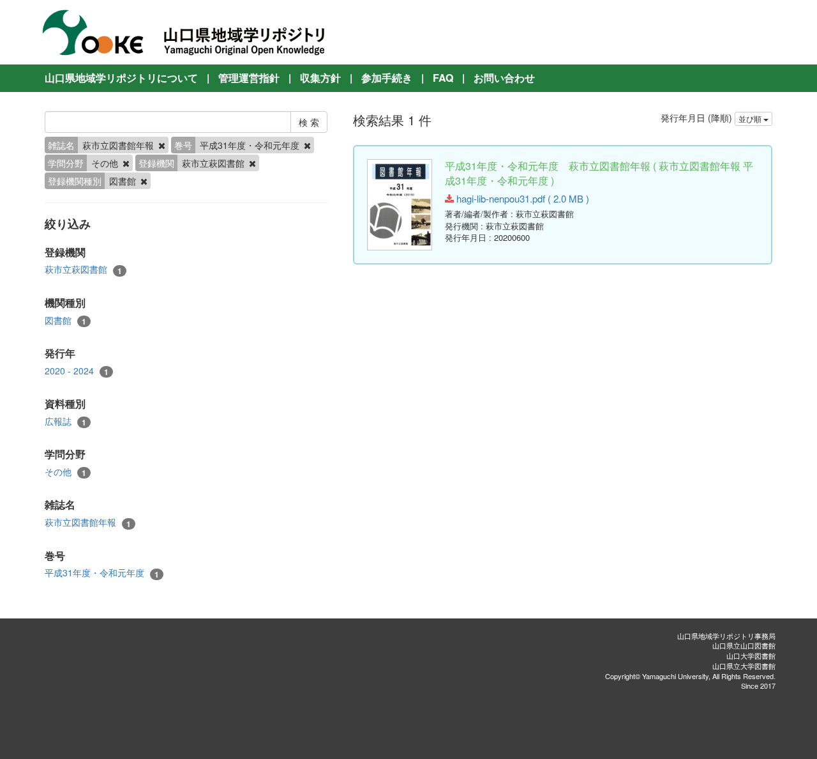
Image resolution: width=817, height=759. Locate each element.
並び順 (750, 118)
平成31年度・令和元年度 (102, 572)
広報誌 (65, 421)
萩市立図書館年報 (88, 522)
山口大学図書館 (751, 655)
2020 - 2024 (77, 371)
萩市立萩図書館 (83, 269)
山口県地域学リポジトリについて (121, 77)
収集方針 (320, 77)
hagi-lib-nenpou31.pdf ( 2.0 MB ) (521, 198)
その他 (65, 472)
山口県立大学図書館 (744, 666)
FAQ (443, 77)
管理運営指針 (249, 77)
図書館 (65, 320)
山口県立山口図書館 (744, 645)
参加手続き (386, 77)
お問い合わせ (504, 77)
